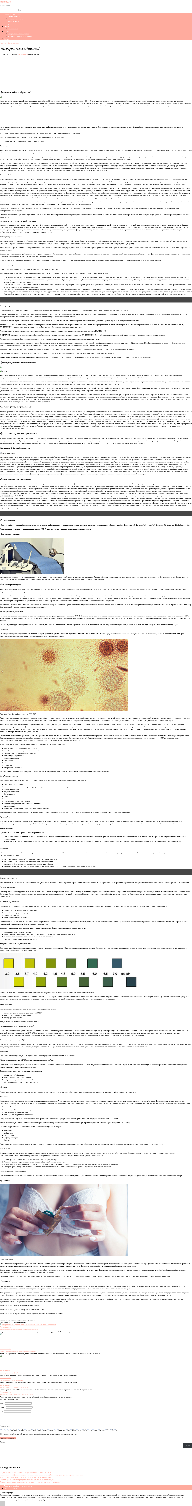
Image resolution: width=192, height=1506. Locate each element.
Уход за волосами (15, 19)
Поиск (2, 1442)
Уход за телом (14, 21)
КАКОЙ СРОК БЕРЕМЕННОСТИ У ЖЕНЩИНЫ (14, 1387)
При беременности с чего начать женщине (11, 1380)
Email (3, 1407)
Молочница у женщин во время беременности (12, 1373)
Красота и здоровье (12, 14)
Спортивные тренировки (18, 34)
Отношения (13, 29)
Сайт (2, 1411)
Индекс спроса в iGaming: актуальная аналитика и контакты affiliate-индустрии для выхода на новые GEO (41, 1475)
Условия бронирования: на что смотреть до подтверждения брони (25, 1477)
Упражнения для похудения (20, 36)
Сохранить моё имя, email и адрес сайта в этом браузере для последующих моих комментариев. (39, 1434)
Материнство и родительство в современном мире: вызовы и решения (19, 1329)
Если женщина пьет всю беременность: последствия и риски (16, 1395)
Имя (2, 1403)
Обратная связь (10, 1489)
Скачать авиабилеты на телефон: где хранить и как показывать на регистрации (31, 1482)
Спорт (6, 31)
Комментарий (5, 1426)
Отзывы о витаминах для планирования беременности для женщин (18, 1351)
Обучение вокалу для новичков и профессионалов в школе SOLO (25, 1472)
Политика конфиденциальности (18, 1486)
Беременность (14, 16)
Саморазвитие (10, 24)
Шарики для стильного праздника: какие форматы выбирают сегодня (27, 1479)
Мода (6, 39)
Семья (6, 26)
